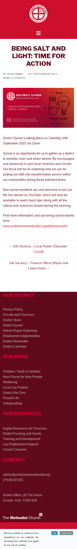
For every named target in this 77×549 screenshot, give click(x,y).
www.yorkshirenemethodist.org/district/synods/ (35, 226)
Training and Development (21, 439)
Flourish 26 (11, 398)
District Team (12, 320)
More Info (66, 533)
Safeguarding (12, 403)
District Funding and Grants (22, 433)
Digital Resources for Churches (25, 428)
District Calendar (14, 346)
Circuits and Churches (18, 314)
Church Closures (15, 449)
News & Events (14, 78)
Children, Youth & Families (21, 371)
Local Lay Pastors (15, 387)
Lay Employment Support (20, 444)
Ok (54, 533)
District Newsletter (15, 341)
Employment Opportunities (21, 336)
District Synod (13, 325)
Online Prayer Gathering (20, 330)
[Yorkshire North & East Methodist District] (38, 15)
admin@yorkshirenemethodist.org (26, 474)
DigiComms (15, 74)
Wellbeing (10, 382)
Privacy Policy (13, 309)
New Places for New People (22, 376)
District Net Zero (14, 392)
